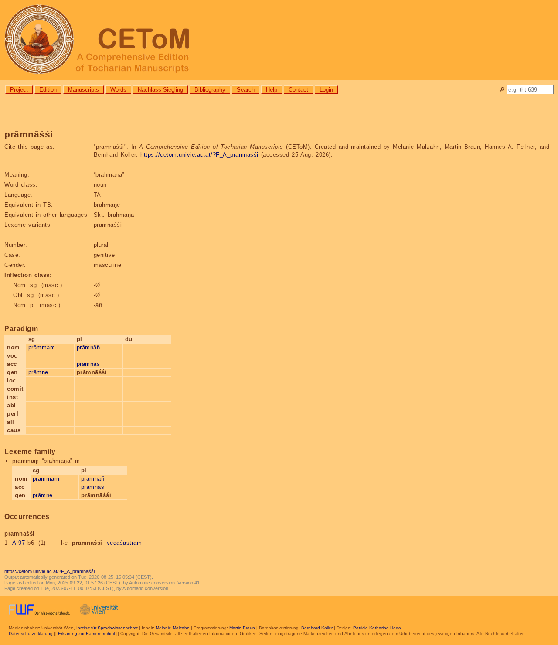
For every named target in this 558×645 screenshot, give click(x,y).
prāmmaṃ (41, 347)
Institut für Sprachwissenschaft (107, 627)
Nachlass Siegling (160, 89)
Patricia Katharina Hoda (377, 627)
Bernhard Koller (317, 627)
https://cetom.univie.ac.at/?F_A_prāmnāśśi (199, 154)
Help (271, 89)
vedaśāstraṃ (124, 542)
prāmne (38, 372)
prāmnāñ (88, 347)
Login (326, 89)
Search (246, 89)
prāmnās (88, 364)
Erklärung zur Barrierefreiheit (86, 633)
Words (118, 89)
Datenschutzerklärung (31, 633)
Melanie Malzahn (173, 627)
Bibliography (209, 89)
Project (19, 89)
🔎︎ (502, 89)
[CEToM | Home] (279, 40)
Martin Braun (242, 627)
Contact (298, 89)
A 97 (18, 542)
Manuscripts (83, 89)
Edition (48, 89)
